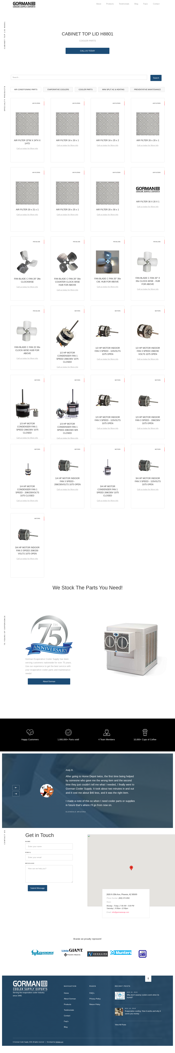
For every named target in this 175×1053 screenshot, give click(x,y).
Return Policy (94, 1004)
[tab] (25, 89)
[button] (15, 787)
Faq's (145, 4)
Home (66, 993)
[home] (24, 4)
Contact (156, 4)
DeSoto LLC (59, 1042)
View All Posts (120, 1025)
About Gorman (49, 681)
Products (110, 4)
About (98, 4)
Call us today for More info (27, 148)
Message (30, 863)
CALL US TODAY (87, 51)
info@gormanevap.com (120, 912)
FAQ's (91, 993)
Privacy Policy (95, 999)
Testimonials (124, 4)
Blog (136, 4)
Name (28, 841)
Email (28, 852)
